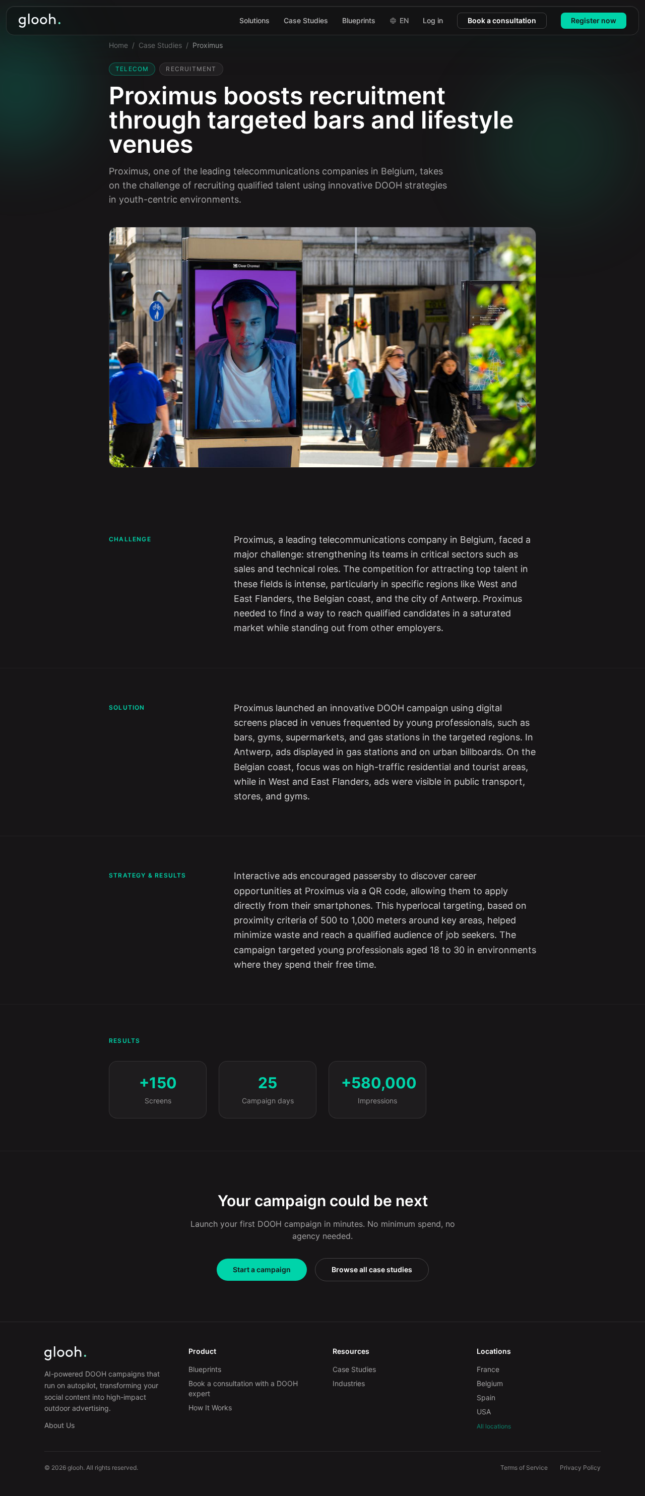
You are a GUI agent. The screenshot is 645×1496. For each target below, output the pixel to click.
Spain (486, 1397)
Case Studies (306, 20)
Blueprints (358, 20)
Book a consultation (502, 20)
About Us (59, 1425)
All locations (494, 1426)
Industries (349, 1383)
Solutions (254, 20)
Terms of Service (524, 1467)
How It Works (210, 1407)
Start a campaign (262, 1269)
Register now (593, 20)
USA (484, 1411)
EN (404, 20)
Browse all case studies (372, 1269)
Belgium (490, 1383)
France (488, 1369)
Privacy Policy (580, 1467)
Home (118, 45)
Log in (433, 20)
